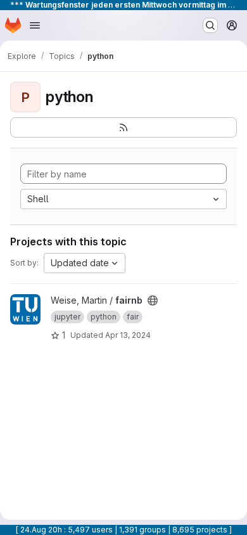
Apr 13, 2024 (128, 335)
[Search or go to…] (210, 25)
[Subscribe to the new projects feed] (123, 127)
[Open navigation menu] (35, 25)
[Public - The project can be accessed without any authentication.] (153, 300)
